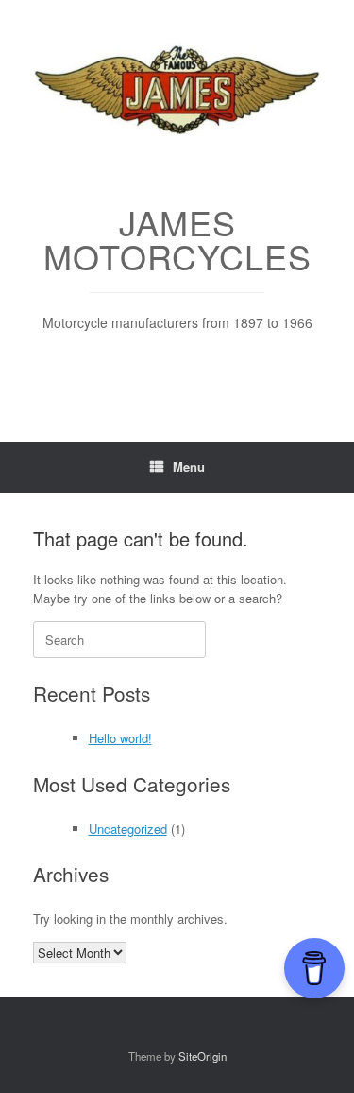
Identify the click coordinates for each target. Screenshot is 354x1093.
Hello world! (120, 738)
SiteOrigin (202, 1056)
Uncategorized (128, 829)
